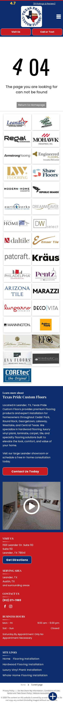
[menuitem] (8, 659)
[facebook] (5, 607)
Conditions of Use (51, 690)
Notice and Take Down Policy (19, 693)
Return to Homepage (31, 105)
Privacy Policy (8, 690)
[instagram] (10, 607)
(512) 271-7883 (12, 600)
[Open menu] (58, 16)
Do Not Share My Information (30, 690)
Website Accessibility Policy (44, 693)
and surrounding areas (16, 585)
